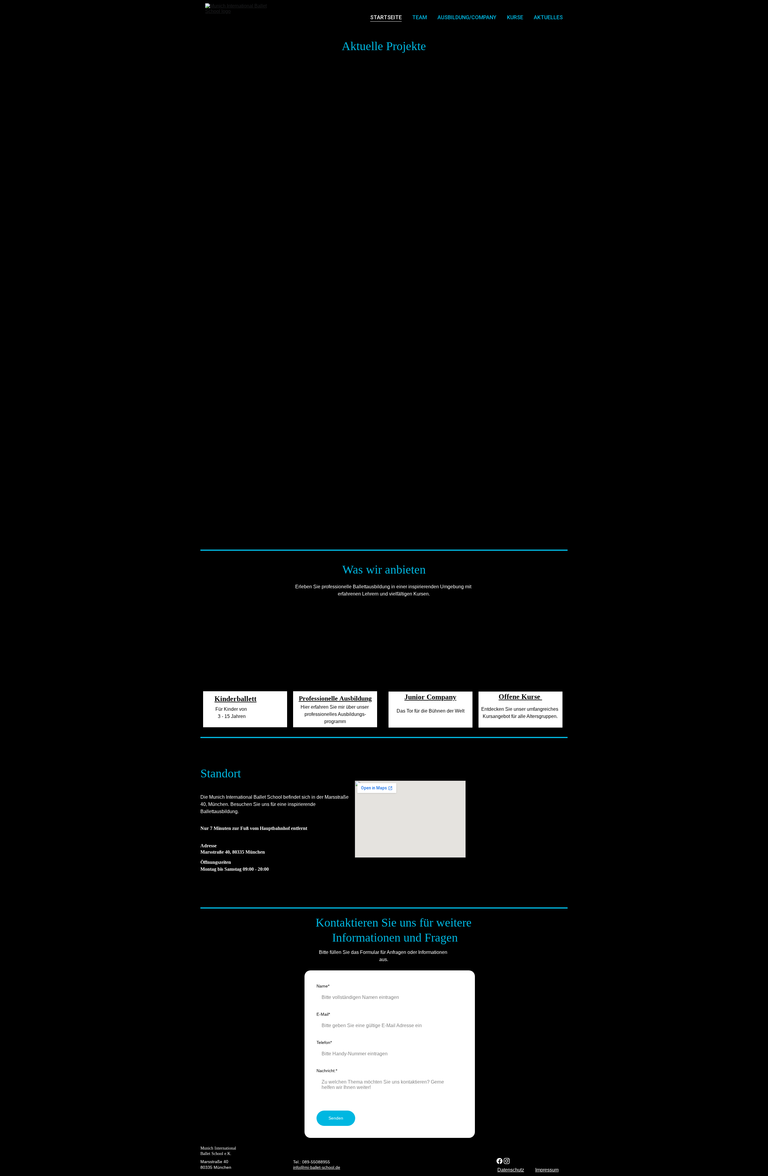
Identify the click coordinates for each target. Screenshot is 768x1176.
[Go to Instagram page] (507, 1161)
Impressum (547, 1169)
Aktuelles (548, 17)
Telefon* (324, 1042)
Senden (335, 1118)
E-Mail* (323, 1014)
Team (419, 17)
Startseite (386, 17)
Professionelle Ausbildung (335, 698)
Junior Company (430, 697)
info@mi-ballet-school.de (316, 1167)
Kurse (515, 17)
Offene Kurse (520, 697)
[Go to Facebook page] (499, 1161)
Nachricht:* (326, 1070)
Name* (322, 986)
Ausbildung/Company (466, 17)
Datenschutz (510, 1169)
